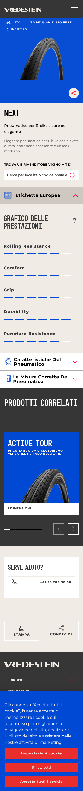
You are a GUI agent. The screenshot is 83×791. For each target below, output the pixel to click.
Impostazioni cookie (41, 753)
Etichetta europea (37, 195)
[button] (73, 93)
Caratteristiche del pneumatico (37, 362)
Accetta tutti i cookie (41, 781)
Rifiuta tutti (41, 767)
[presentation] (58, 529)
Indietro (19, 29)
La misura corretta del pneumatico (41, 379)
